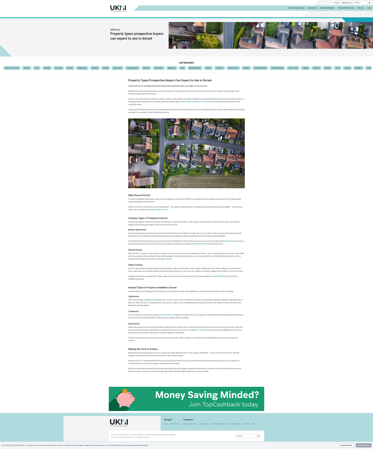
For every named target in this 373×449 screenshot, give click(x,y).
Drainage (47, 68)
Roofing (105, 68)
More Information (346, 445)
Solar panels (117, 68)
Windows (146, 68)
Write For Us (346, 3)
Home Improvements (327, 8)
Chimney (27, 68)
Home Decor (312, 8)
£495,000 (228, 241)
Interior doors (293, 68)
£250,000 (167, 259)
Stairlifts (328, 68)
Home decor (159, 68)
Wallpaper (358, 68)
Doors (37, 68)
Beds (182, 68)
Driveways (58, 68)
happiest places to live (158, 210)
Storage (347, 68)
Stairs (338, 68)
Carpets (208, 68)
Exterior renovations (12, 68)
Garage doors (82, 68)
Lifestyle (360, 8)
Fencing (70, 68)
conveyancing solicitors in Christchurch (199, 102)
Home (337, 3)
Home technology (277, 68)
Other (369, 8)
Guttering (95, 68)
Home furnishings (260, 68)
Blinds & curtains (195, 68)
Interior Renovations (346, 8)
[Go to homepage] (118, 8)
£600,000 (199, 244)
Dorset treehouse (167, 315)
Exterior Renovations (296, 8)
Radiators (316, 68)
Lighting (305, 68)
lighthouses (150, 300)
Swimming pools (132, 68)
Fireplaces (219, 68)
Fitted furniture (233, 68)
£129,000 (201, 330)
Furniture (246, 68)
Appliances (172, 68)
